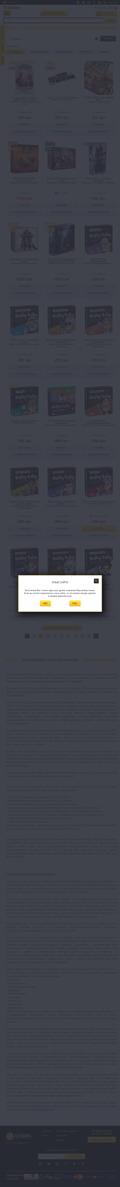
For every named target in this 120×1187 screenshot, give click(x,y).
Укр (45, 603)
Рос (74, 603)
